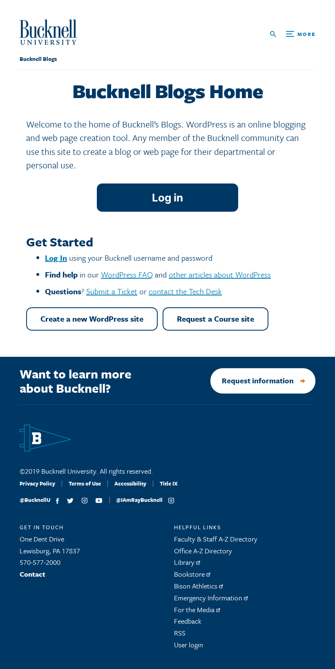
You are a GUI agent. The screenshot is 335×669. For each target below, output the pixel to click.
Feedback (187, 621)
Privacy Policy (37, 483)
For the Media (195, 609)
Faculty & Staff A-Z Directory (215, 539)
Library (185, 562)
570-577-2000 (40, 562)
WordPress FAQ (127, 274)
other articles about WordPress (220, 274)
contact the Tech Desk (185, 291)
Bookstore (190, 574)
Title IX (169, 483)
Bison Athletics (196, 586)
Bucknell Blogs (38, 59)
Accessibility (130, 483)
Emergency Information (209, 598)
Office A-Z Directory (203, 551)
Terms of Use (85, 483)
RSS (179, 633)
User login (188, 645)
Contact (32, 574)
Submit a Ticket (111, 291)
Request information (258, 380)
